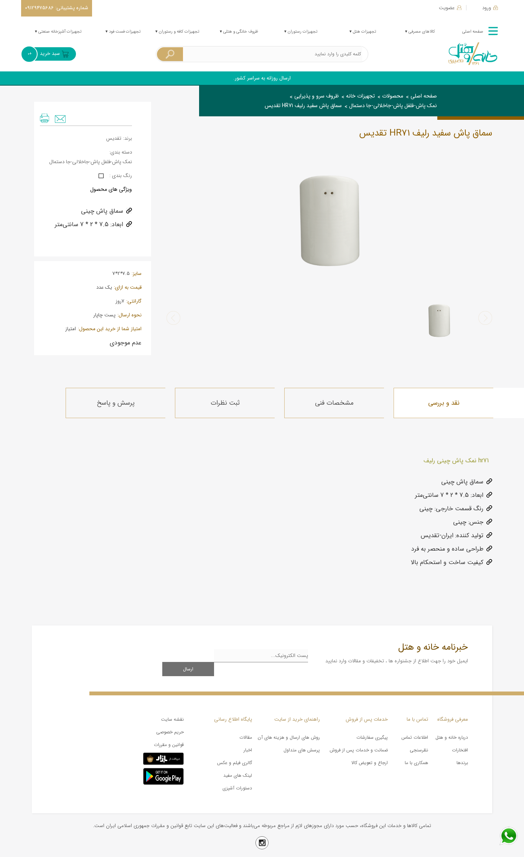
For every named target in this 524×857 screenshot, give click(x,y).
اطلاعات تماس (414, 737)
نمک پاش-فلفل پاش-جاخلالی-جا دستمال (393, 105)
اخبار (248, 750)
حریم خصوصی (170, 732)
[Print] (44, 118)
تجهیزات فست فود (124, 31)
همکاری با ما (416, 762)
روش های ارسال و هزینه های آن (289, 737)
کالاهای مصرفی (421, 31)
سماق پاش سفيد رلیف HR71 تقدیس (303, 105)
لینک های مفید (237, 775)
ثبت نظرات (225, 403)
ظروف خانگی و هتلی (240, 31)
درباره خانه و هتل (451, 737)
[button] (485, 318)
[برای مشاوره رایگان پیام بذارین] (508, 835)
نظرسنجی (419, 750)
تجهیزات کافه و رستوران (178, 31)
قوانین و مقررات (169, 744)
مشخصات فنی (334, 403)
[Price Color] (101, 176)
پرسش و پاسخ (116, 403)
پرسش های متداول (301, 750)
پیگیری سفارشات (372, 737)
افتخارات (460, 750)
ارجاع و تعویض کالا (369, 762)
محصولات (392, 96)
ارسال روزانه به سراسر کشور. (262, 78)
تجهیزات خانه (360, 96)
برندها (462, 762)
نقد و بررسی (444, 403)
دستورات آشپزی (237, 788)
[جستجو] (170, 54)
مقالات (245, 737)
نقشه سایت (172, 719)
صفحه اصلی (472, 31)
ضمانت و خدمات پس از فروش (359, 750)
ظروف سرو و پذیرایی (316, 96)
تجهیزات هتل (364, 31)
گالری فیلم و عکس (234, 762)
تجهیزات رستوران (302, 31)
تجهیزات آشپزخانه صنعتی (59, 31)
